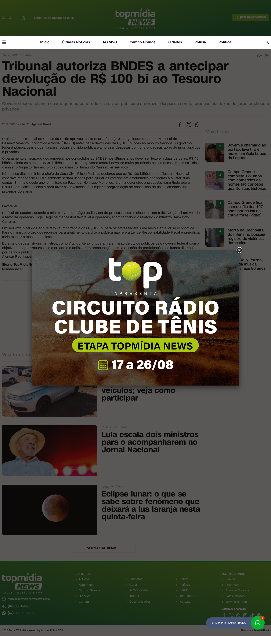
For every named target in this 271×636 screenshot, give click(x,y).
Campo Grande (143, 42)
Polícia (200, 42)
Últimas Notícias (76, 42)
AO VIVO (110, 42)
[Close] (239, 250)
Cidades (175, 42)
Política (225, 42)
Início (45, 42)
